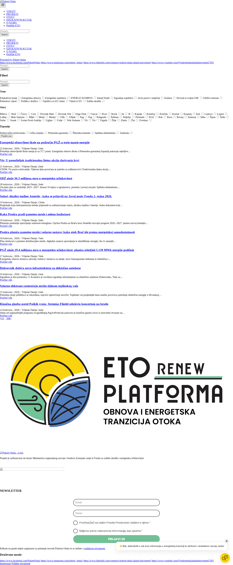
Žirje (114, 120)
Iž (129, 114)
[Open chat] (225, 558)
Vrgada (104, 120)
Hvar (104, 114)
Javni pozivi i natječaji (149, 98)
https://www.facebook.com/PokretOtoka (20, 62)
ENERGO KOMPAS (82, 98)
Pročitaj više (6, 154)
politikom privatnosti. (94, 548)
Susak (13, 120)
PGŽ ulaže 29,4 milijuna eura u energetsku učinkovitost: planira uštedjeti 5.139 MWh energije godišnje (67, 250)
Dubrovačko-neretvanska (13, 133)
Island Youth (103, 98)
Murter (52, 117)
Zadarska (125, 133)
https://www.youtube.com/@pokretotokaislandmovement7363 (183, 62)
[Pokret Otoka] (8, 1)
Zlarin (124, 120)
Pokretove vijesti (8, 101)
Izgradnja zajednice (124, 98)
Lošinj (3, 117)
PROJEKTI (12, 14)
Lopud (220, 114)
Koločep (151, 114)
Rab (161, 117)
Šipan (213, 117)
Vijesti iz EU (76, 101)
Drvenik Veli (65, 114)
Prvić (152, 117)
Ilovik (114, 114)
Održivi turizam (211, 98)
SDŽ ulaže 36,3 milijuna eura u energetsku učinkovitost (36, 178)
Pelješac (127, 117)
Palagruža (102, 117)
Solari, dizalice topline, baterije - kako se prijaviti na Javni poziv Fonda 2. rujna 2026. (56, 196)
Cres (33, 114)
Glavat (94, 114)
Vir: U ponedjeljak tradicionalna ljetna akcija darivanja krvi (39, 160)
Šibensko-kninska (82, 133)
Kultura (168, 98)
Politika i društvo (30, 101)
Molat (42, 117)
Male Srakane (18, 117)
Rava (170, 117)
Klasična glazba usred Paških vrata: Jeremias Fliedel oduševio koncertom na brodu (54, 304)
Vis (94, 120)
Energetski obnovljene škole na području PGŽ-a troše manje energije (45, 142)
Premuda (140, 117)
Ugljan (49, 120)
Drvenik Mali (47, 114)
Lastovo (208, 114)
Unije (60, 120)
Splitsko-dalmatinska (105, 133)
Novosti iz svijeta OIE (187, 98)
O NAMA (11, 22)
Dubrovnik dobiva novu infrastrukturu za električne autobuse (40, 268)
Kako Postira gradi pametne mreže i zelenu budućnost (35, 214)
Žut (133, 120)
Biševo (4, 114)
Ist (123, 114)
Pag (82, 117)
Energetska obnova (31, 98)
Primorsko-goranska (58, 133)
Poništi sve (6, 136)
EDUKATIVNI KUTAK (19, 20)
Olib (62, 117)
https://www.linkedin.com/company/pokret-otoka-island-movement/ (117, 62)
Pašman (115, 117)
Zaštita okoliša (94, 101)
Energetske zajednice (56, 98)
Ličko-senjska (37, 133)
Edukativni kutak (9, 98)
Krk (198, 114)
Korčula (164, 114)
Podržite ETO (13, 25)
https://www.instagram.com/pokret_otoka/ (62, 62)
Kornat (176, 114)
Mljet (32, 117)
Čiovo (24, 114)
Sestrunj (192, 117)
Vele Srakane (74, 120)
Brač (14, 114)
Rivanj (180, 117)
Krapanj (188, 114)
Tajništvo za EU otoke (53, 101)
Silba (203, 117)
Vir (86, 120)
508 (8, 318)
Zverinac (144, 120)
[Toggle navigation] (3, 5)
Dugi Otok (81, 114)
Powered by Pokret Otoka (13, 59)
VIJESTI (10, 11)
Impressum (5, 563)
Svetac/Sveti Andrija (31, 120)
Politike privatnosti (21, 563)
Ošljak (72, 117)
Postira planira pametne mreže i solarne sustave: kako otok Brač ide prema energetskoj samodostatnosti (67, 232)
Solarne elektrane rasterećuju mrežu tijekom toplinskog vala (39, 286)
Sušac (3, 120)
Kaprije (139, 114)
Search (4, 34)
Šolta (223, 117)
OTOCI (10, 17)
